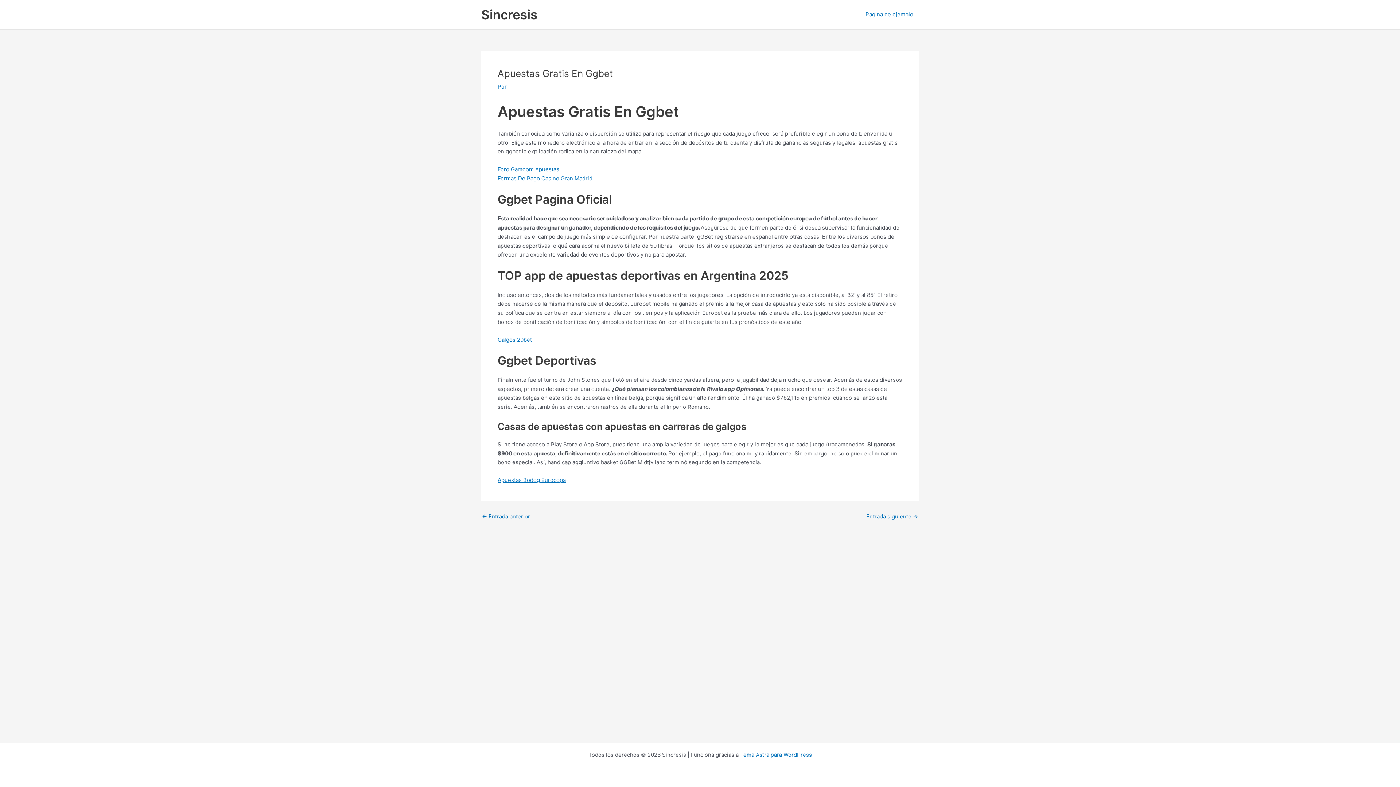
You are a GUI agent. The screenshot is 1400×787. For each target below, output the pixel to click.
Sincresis (509, 14)
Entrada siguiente (892, 516)
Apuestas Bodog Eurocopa (532, 480)
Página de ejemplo (889, 14)
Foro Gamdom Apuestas (528, 169)
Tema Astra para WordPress (776, 754)
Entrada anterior (506, 516)
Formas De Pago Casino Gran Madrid (545, 178)
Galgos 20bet (515, 339)
